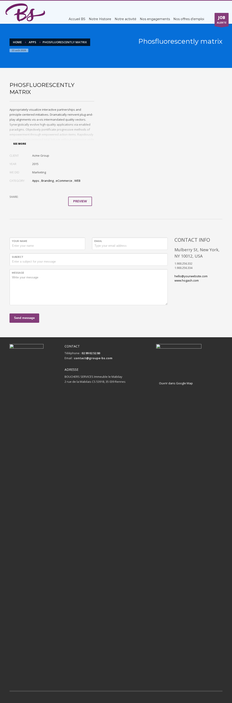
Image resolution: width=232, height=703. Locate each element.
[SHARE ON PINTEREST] (36, 202)
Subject (17, 257)
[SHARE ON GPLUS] (28, 202)
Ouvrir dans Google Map (175, 383)
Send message (24, 318)
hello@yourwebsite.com (191, 276)
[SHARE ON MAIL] (44, 202)
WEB (77, 181)
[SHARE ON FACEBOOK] (20, 202)
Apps (32, 42)
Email (98, 241)
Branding (47, 181)
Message (18, 272)
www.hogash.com (186, 280)
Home (17, 42)
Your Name (19, 241)
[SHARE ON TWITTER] (13, 203)
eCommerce (64, 181)
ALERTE (221, 19)
